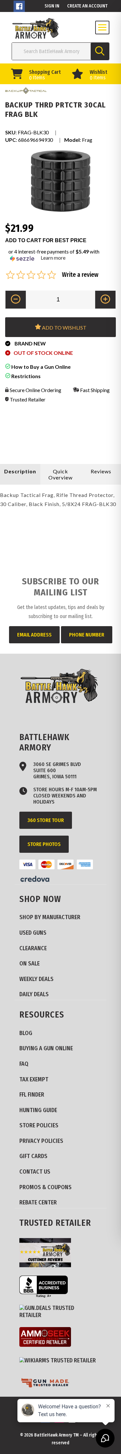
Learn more (53, 257)
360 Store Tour (45, 820)
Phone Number (86, 635)
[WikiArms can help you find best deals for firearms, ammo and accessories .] (60, 1361)
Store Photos (44, 844)
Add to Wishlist (63, 327)
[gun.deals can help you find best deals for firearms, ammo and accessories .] (60, 1311)
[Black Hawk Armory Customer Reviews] (47, 1253)
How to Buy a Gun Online (40, 367)
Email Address (34, 635)
